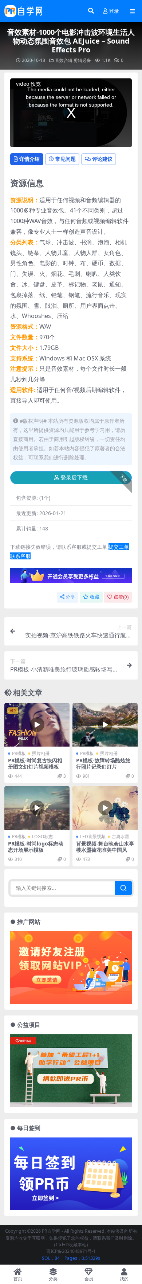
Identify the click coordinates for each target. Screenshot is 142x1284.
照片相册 (41, 753)
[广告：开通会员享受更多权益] (71, 577)
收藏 (94, 597)
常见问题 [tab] (65, 158)
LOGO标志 (42, 836)
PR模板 (19, 753)
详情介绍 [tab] (29, 158)
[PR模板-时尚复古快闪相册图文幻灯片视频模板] (37, 725)
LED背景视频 (93, 836)
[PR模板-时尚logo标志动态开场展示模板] (37, 808)
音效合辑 (63, 60)
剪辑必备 (82, 60)
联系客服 (20, 555)
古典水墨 (120, 836)
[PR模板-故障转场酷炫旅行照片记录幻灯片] (105, 725)
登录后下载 (74, 478)
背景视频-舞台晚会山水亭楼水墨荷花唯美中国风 (105, 846)
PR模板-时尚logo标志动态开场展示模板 (35, 846)
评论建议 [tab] (102, 158)
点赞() (121, 597)
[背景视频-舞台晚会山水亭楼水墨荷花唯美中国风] (105, 808)
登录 (114, 11)
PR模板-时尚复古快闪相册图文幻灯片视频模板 (35, 763)
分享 (70, 597)
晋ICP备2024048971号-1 (71, 1251)
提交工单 (119, 546)
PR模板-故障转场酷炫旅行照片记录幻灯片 (103, 763)
